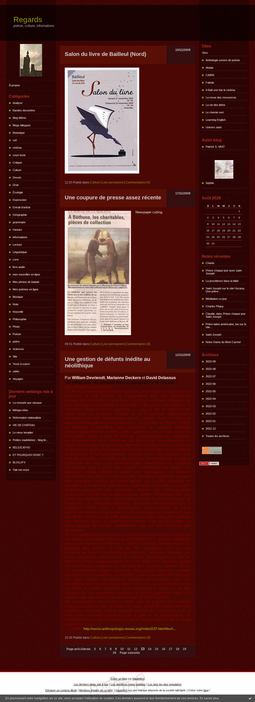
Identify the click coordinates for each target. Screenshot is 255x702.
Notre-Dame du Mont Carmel (223, 342)
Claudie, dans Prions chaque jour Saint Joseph (226, 315)
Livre (16, 259)
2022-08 (211, 368)
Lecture (17, 244)
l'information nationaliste (27, 417)
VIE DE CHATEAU (24, 425)
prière (16, 341)
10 (122, 649)
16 (163, 649)
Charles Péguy (215, 306)
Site (15, 356)
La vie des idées (215, 104)
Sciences (18, 349)
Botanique (19, 132)
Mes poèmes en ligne (25, 289)
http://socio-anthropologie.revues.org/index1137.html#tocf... (129, 629)
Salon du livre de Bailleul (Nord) (105, 54)
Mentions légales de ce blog (96, 690)
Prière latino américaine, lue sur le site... (226, 326)
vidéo (16, 371)
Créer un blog (119, 678)
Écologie (18, 192)
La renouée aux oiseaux (27, 402)
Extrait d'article (21, 207)
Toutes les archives (217, 436)
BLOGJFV (19, 462)
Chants (210, 263)
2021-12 (211, 428)
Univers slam (214, 127)
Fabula (210, 82)
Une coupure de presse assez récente (113, 197)
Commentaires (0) (138, 182)
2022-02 (211, 413)
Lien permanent (113, 182)
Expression (19, 199)
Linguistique (20, 252)
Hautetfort (138, 678)
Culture (17, 170)
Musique (18, 296)
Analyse (17, 102)
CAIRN (210, 75)
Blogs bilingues (22, 125)
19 (184, 649)
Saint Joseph (213, 334)
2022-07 (211, 376)
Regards (27, 19)
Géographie (20, 214)
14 (149, 649)
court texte (19, 155)
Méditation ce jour (216, 298)
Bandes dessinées (24, 110)
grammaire (19, 222)
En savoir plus (209, 698)
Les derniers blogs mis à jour (91, 684)
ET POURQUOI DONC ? (28, 454)
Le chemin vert (215, 112)
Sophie (210, 182)
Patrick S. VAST (215, 146)
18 (177, 649)
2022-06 (211, 383)
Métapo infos (20, 410)
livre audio (19, 266)
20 (114, 653)
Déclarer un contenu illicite (61, 690)
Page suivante (130, 653)
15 (156, 649)
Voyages (18, 378)
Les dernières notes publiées (128, 684)
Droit (15, 184)
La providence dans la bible (222, 280)
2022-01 (211, 421)
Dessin (17, 177)
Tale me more (21, 469)
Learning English (216, 119)
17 (170, 649)
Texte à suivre (21, 363)
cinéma (17, 147)
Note (15, 304)
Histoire (17, 229)
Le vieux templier (23, 432)
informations (20, 237)
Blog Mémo (19, 117)
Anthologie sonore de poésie (223, 60)
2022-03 (211, 406)
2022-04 (211, 398)
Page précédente (78, 649)
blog (205, 690)
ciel (15, 140)
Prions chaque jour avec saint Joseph (224, 272)
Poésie (17, 334)
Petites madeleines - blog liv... (30, 440)
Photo (16, 326)
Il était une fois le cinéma (220, 89)
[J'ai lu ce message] (250, 698)
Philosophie (19, 319)
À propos (14, 85)
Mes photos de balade (26, 281)
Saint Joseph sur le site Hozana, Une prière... (225, 290)
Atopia (209, 67)
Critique (17, 162)
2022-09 (211, 361)
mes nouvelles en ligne (26, 274)
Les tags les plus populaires (165, 684)
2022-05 (211, 391)
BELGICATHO (21, 447)
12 (135, 649)
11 (128, 649)
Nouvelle (18, 311)
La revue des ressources (221, 97)
